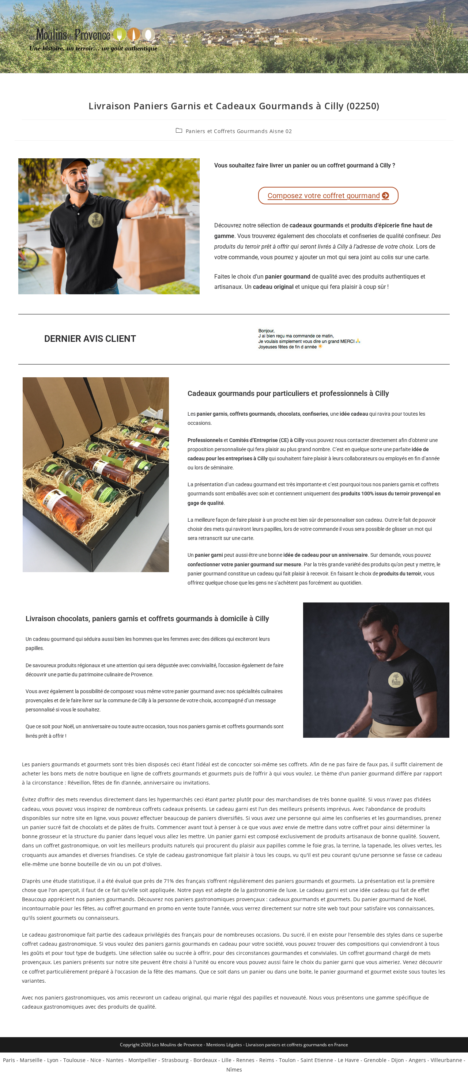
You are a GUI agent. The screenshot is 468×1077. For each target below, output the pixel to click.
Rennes (245, 1060)
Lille (226, 1060)
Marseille (31, 1060)
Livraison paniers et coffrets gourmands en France (297, 1045)
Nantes (115, 1060)
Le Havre (348, 1060)
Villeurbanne (446, 1060)
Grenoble (375, 1060)
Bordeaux (205, 1060)
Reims (266, 1060)
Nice (95, 1060)
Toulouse (74, 1060)
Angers (417, 1060)
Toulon (287, 1060)
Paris (9, 1060)
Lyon (52, 1060)
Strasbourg (175, 1060)
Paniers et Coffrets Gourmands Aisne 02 (239, 131)
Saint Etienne (317, 1060)
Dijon (397, 1060)
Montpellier (142, 1060)
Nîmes (234, 1069)
